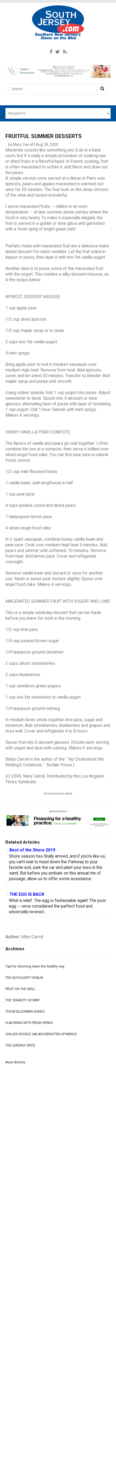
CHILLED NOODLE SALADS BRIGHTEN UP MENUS (41, 1034)
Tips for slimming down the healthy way (34, 966)
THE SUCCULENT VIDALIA (24, 978)
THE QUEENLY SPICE (20, 1045)
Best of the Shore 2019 (32, 850)
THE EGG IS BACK (26, 894)
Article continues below (58, 793)
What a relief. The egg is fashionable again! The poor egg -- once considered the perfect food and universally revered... (57, 906)
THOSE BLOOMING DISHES (25, 1011)
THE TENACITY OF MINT (22, 1000)
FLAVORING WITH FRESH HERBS (29, 1023)
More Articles (15, 1062)
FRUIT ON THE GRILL (20, 989)
